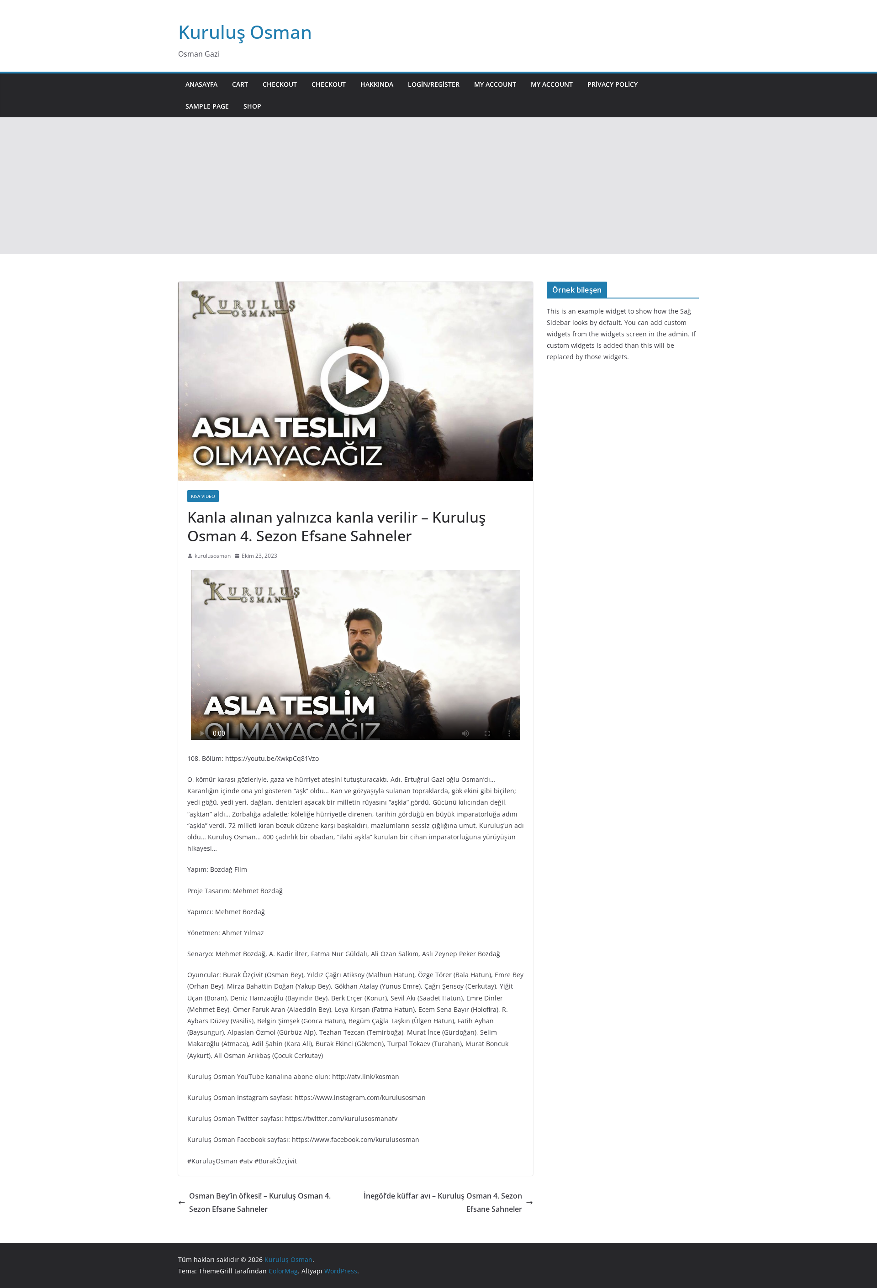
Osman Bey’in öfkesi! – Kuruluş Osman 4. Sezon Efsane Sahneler (260, 1202)
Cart (240, 84)
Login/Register (434, 84)
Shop (252, 106)
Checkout (280, 84)
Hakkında (376, 84)
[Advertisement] (438, 186)
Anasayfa (201, 84)
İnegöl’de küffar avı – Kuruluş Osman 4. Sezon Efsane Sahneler (443, 1202)
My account (495, 84)
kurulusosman (213, 556)
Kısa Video (203, 496)
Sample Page (207, 106)
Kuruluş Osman (245, 31)
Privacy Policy (612, 84)
